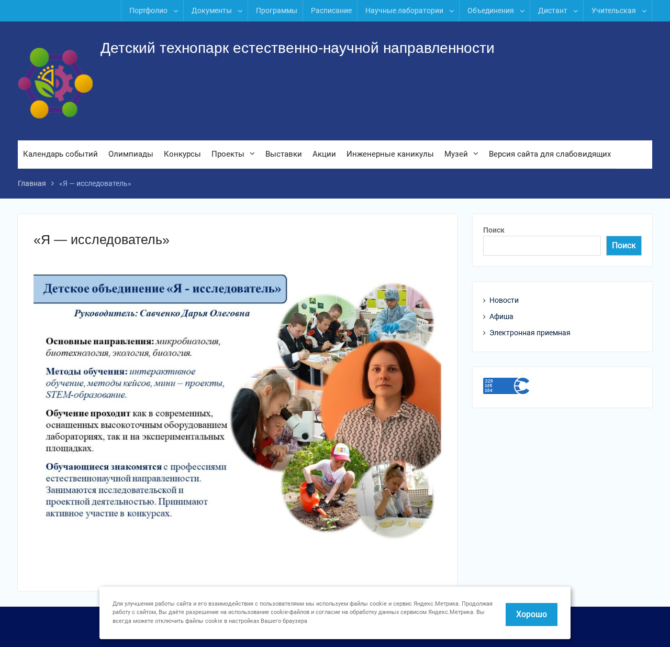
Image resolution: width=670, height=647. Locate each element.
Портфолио (148, 10)
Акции (324, 154)
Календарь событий (60, 154)
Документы (212, 10)
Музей (456, 154)
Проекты (227, 154)
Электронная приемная (530, 332)
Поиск (494, 230)
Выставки (283, 154)
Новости (504, 300)
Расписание (331, 10)
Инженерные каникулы (390, 154)
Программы (276, 10)
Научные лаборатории (404, 10)
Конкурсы (182, 154)
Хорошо (531, 614)
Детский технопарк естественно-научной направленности (297, 48)
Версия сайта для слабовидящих (550, 154)
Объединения (490, 10)
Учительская (613, 10)
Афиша (501, 316)
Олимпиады (130, 154)
